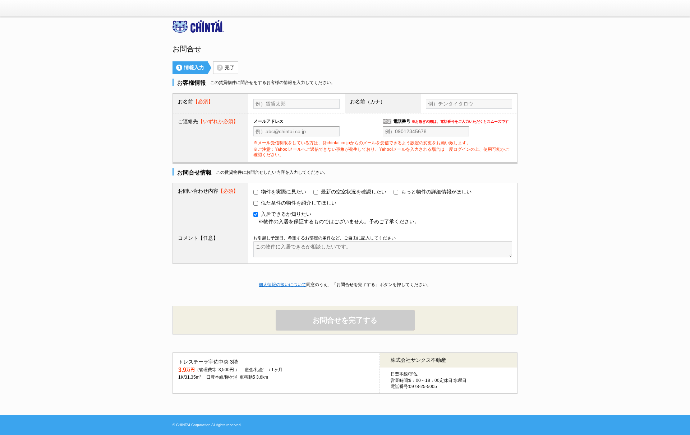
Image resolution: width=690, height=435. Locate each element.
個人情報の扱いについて (282, 284)
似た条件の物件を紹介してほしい (298, 203)
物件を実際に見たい (283, 192)
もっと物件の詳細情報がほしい (436, 192)
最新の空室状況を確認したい (353, 192)
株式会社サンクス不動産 (418, 360)
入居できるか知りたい (338, 217)
